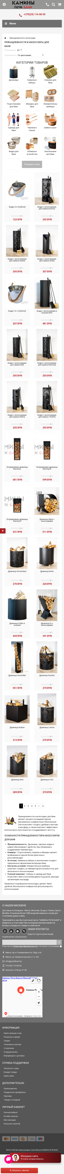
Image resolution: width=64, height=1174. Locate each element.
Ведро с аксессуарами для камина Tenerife (47, 416)
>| (42, 806)
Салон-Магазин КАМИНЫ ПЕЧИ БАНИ (44, 1150)
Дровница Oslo (46, 780)
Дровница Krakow (17, 727)
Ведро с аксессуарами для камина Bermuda (47, 364)
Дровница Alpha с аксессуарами (46, 520)
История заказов (11, 1116)
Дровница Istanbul (47, 675)
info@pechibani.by (14, 961)
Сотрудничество (10, 1052)
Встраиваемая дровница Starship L (17, 468)
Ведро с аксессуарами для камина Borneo (47, 208)
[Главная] (5, 38)
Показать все (32, 164)
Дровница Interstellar (17, 675)
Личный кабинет (11, 1112)
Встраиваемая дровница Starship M (46, 468)
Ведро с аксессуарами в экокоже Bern (47, 312)
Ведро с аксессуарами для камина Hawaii (17, 260)
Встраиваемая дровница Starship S (17, 520)
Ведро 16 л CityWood (17, 311)
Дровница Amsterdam (17, 571)
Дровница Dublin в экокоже (17, 624)
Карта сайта (9, 1076)
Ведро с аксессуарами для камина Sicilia (47, 260)
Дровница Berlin (47, 571)
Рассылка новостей (12, 1124)
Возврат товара (10, 1072)
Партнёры (8, 1096)
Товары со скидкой (12, 1100)
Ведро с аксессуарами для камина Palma (17, 416)
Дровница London (46, 727)
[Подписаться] (59, 942)
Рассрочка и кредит (12, 1037)
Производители (10, 1089)
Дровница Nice (17, 780)
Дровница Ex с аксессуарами (47, 624)
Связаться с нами (11, 1068)
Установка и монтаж (12, 1044)
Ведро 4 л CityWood (17, 207)
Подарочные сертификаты (15, 1092)
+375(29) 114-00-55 (34, 14)
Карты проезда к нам (13, 1033)
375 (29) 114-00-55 (13, 965)
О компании (9, 1048)
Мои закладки (10, 1120)
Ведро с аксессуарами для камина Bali (17, 364)
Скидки (7, 1041)
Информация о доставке (14, 1056)
